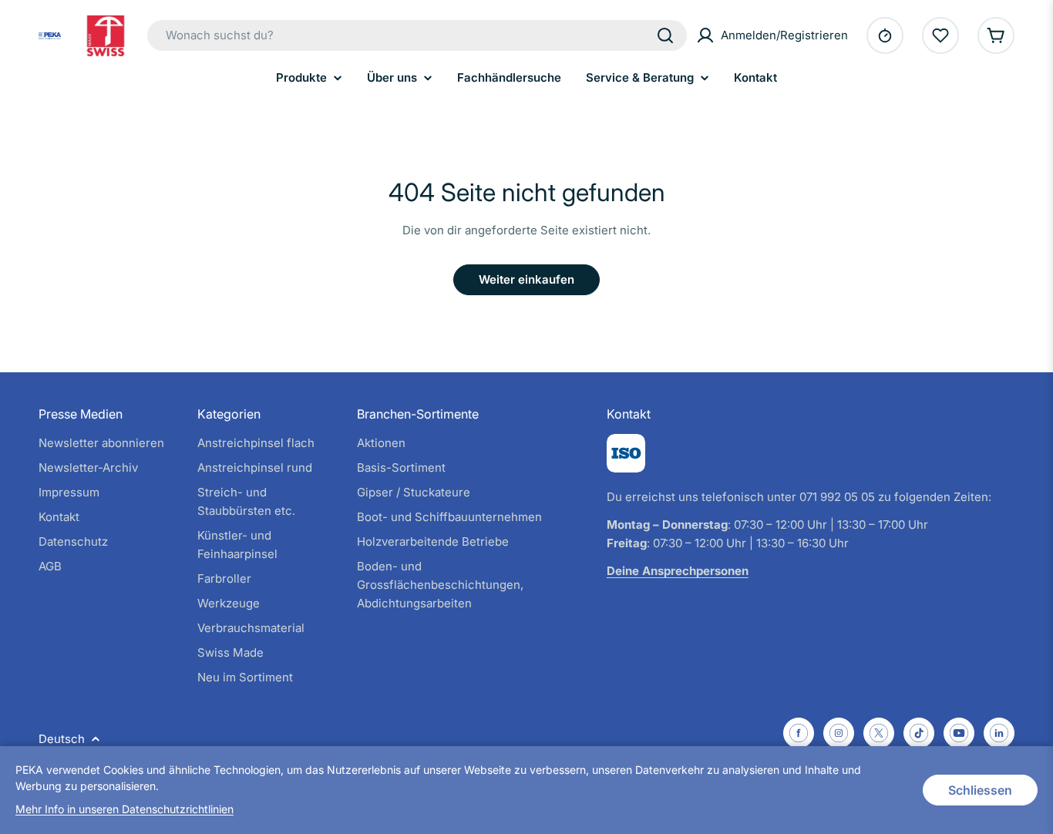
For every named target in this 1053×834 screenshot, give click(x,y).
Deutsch (62, 738)
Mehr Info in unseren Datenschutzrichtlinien (124, 809)
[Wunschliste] (940, 35)
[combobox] (417, 35)
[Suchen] (665, 35)
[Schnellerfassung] (885, 35)
